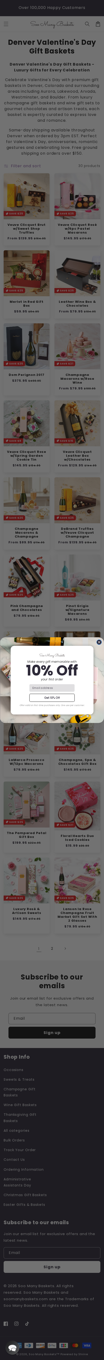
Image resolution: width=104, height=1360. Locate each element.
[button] (12, 1348)
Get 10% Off (52, 697)
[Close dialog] (99, 642)
